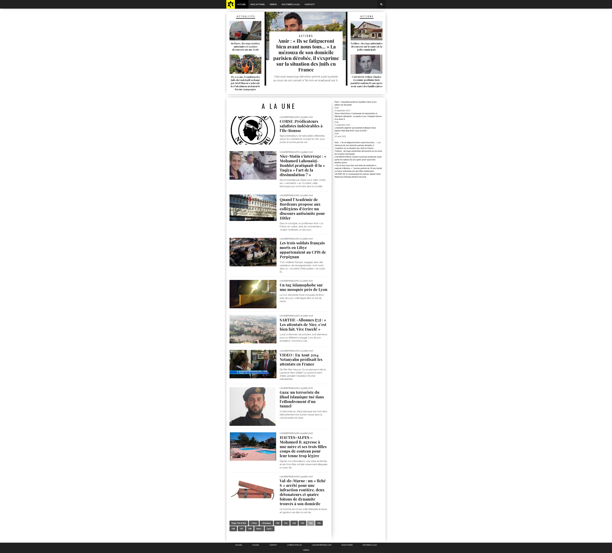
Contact (310, 4)
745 (319, 523)
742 (294, 523)
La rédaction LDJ (294, 545)
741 (286, 523)
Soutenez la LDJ (291, 4)
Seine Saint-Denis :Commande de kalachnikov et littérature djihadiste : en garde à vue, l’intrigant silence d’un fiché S (358, 116)
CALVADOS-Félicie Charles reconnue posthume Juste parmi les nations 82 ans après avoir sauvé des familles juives (358, 160)
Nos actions (258, 4)
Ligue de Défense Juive (322, 545)
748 (249, 529)
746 (233, 529)
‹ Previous (266, 523)
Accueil (241, 4)
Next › (259, 529)
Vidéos (273, 4)
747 (241, 529)
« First (254, 523)
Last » (269, 529)
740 (277, 523)
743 (302, 523)
